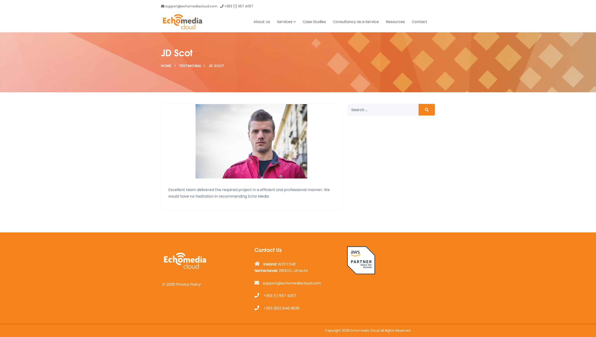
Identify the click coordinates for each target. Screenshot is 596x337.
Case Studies (314, 21)
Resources (395, 21)
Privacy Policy (188, 284)
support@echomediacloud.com (190, 6)
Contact (419, 21)
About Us (262, 21)
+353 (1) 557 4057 (238, 6)
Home (166, 65)
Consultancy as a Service (356, 21)
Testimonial (190, 65)
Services (284, 21)
